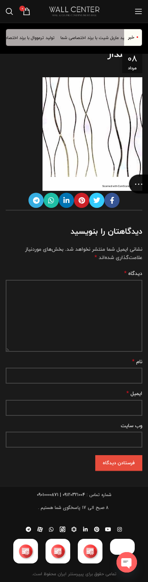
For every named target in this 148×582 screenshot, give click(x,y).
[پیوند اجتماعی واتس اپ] (51, 200)
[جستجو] (9, 11)
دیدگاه (133, 273)
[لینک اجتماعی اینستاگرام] (119, 529)
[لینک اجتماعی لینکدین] (66, 200)
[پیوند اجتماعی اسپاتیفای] (74, 529)
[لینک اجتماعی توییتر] (96, 200)
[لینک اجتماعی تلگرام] (36, 200)
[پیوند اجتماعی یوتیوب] (108, 529)
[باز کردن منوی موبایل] (138, 11)
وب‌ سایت (131, 425)
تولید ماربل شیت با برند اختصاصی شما (97, 37)
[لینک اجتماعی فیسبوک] (112, 200)
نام (137, 361)
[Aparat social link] (40, 529)
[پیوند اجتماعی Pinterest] (81, 200)
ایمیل (134, 393)
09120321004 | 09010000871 (61, 494)
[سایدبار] (138, 184)
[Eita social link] (62, 529)
